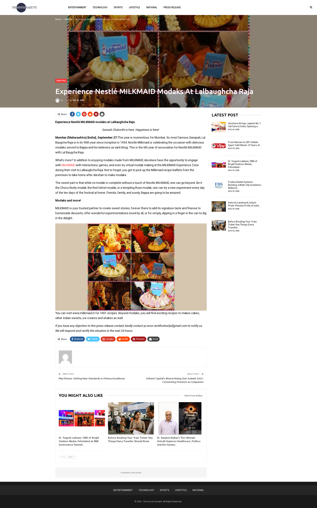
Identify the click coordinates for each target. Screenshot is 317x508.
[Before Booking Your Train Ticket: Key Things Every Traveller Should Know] (131, 418)
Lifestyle (134, 7)
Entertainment (77, 7)
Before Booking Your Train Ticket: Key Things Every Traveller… (242, 224)
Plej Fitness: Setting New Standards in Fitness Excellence (92, 378)
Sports (118, 7)
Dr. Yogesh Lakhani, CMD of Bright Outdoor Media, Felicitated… (242, 164)
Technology (100, 7)
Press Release (172, 7)
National (151, 7)
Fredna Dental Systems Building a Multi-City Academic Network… (244, 185)
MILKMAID (68, 165)
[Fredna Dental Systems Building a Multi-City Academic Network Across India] (219, 186)
